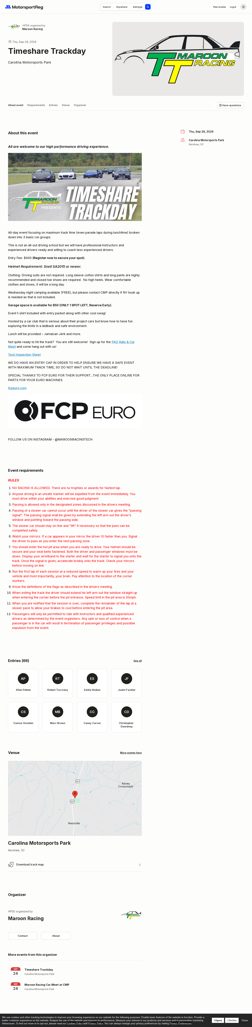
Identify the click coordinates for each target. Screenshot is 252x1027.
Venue (66, 105)
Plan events (219, 6)
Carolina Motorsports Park (29, 62)
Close (245, 1020)
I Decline (232, 1020)
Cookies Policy (75, 1023)
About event (15, 105)
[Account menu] (243, 7)
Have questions (231, 105)
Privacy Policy (95, 1023)
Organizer (80, 105)
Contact (23, 935)
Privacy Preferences (180, 1023)
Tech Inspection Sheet (24, 354)
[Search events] (148, 7)
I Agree (218, 1020)
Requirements (36, 105)
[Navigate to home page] (24, 6)
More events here (131, 752)
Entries (53, 105)
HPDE (25, 25)
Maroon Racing (32, 29)
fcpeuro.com (17, 388)
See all (138, 660)
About (56, 935)
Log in (233, 6)
